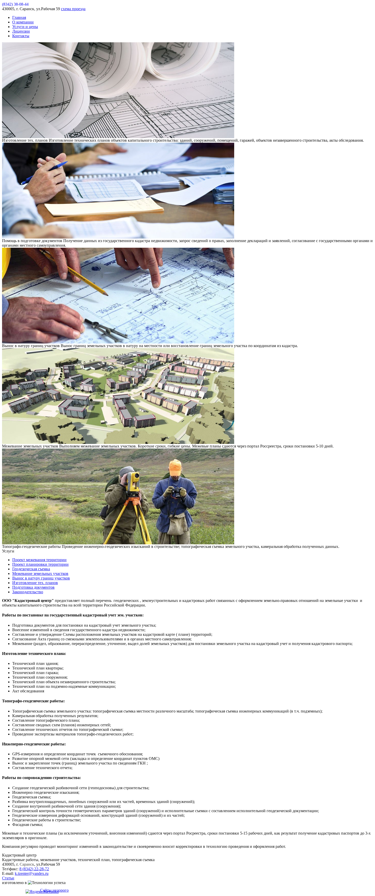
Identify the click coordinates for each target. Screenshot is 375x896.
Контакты (20, 36)
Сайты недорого (54, 890)
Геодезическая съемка (31, 569)
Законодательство (27, 592)
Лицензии (21, 31)
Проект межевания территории (39, 560)
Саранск (27, 864)
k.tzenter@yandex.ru (31, 873)
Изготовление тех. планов (35, 583)
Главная (19, 17)
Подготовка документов (33, 587)
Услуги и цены (25, 26)
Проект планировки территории (40, 564)
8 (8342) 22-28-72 (34, 869)
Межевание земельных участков (40, 573)
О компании (23, 22)
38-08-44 (15, 4)
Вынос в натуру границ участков (41, 578)
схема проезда (73, 9)
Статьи (8, 878)
